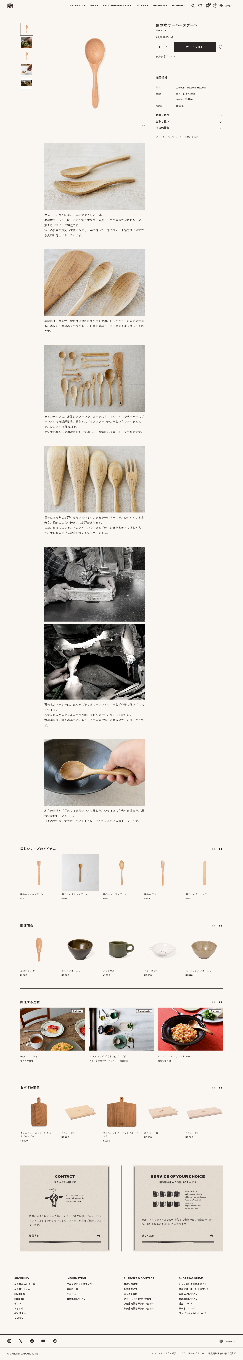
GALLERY (142, 5)
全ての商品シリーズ (24, 1284)
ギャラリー (20, 1313)
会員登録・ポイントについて (194, 1289)
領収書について (187, 1308)
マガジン (18, 1318)
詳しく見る (148, 1235)
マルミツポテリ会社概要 (163, 1353)
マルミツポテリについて (79, 1284)
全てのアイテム (22, 1289)
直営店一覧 (72, 1289)
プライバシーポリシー (192, 1353)
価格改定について (76, 1299)
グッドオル (109, 971)
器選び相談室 (131, 1284)
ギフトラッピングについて (168, 137)
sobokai (19, 1299)
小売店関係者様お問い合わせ (139, 1303)
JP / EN (228, 6)
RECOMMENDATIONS (117, 5)
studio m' (19, 1294)
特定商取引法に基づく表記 (222, 1353)
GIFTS (94, 5)
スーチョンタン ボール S (198, 971)
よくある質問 (131, 1294)
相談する (34, 1235)
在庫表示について (166, 56)
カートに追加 (194, 46)
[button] (220, 849)
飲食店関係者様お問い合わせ (139, 1308)
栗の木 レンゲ (27, 971)
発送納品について (188, 1299)
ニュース (71, 1294)
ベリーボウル (151, 971)
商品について (131, 1289)
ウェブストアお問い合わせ (137, 1299)
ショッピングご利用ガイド (193, 1284)
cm (180, 87)
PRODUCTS (78, 5)
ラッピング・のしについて (193, 1313)
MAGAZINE (160, 5)
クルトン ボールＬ (71, 971)
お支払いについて (188, 1294)
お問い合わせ (191, 137)
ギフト (17, 1303)
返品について (186, 1303)
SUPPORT (178, 5)
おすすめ (18, 1308)
